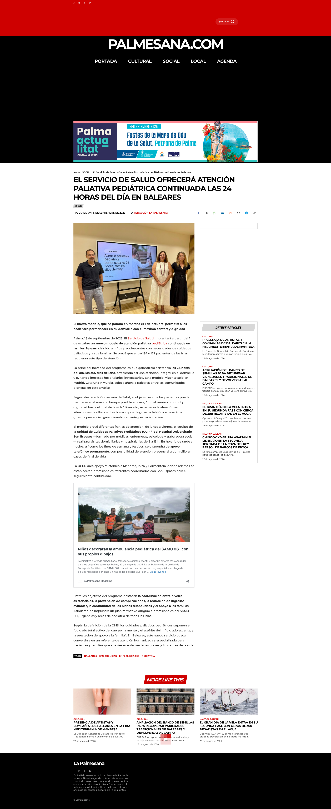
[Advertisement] (165, 95)
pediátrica (159, 343)
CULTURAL (208, 336)
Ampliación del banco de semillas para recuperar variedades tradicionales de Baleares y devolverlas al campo (227, 376)
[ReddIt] (230, 212)
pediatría (148, 656)
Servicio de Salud (141, 338)
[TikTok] (84, 3)
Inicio (76, 172)
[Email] (238, 212)
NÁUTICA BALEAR (212, 404)
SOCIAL (86, 172)
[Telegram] (246, 212)
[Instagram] (79, 3)
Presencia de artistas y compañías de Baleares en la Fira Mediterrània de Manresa (228, 343)
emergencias (108, 656)
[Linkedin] (222, 212)
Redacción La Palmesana (151, 212)
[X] (90, 3)
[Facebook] (74, 3)
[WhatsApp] (214, 212)
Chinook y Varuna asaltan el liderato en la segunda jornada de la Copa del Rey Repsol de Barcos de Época (227, 442)
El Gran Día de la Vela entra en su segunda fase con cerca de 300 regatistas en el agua (227, 410)
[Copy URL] (254, 212)
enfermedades (129, 656)
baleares (90, 656)
